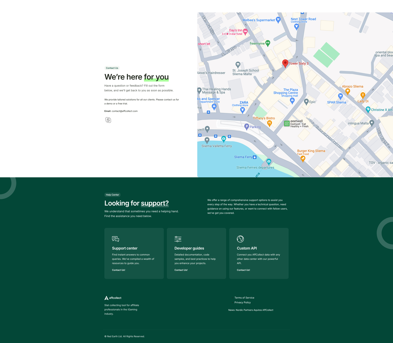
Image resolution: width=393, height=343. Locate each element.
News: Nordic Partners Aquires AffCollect (250, 310)
